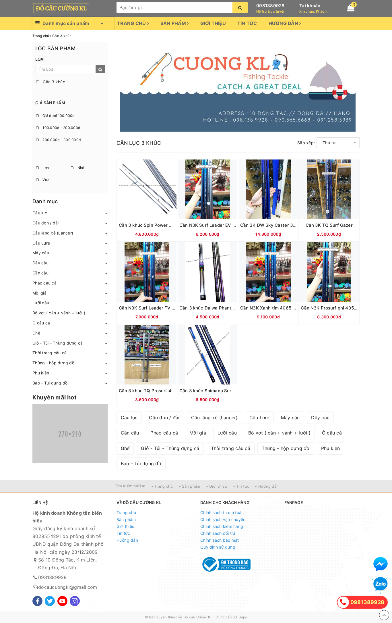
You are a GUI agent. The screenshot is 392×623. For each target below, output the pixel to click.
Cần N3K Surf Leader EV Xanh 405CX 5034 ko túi (231, 225)
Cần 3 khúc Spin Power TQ (147, 225)
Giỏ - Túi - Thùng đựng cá (57, 343)
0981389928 (270, 5)
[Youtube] (62, 601)
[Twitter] (50, 601)
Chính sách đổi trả (218, 533)
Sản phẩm (173, 23)
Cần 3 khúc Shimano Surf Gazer (213, 390)
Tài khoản (309, 5)
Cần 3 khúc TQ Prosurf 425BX (151, 390)
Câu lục (39, 212)
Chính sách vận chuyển (222, 519)
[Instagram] (75, 601)
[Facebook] (37, 601)
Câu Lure (41, 243)
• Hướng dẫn (267, 486)
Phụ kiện (40, 372)
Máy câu (40, 252)
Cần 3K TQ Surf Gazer (329, 225)
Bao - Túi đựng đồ (49, 382)
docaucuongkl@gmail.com (67, 587)
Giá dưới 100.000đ (58, 116)
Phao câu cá (44, 282)
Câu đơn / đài (45, 222)
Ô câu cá (41, 322)
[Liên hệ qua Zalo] (380, 584)
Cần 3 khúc (53, 81)
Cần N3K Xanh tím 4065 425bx (273, 308)
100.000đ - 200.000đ (61, 128)
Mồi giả (39, 293)
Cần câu (40, 272)
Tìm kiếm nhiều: (130, 486)
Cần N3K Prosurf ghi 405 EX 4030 (337, 308)
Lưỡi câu (40, 302)
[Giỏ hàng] (350, 7)
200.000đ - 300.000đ (61, 140)
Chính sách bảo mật (219, 540)
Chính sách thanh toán (222, 512)
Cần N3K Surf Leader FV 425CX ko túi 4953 (165, 308)
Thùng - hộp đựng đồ (53, 362)
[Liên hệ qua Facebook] (380, 564)
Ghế (36, 332)
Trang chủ (132, 23)
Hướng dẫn (284, 23)
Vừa (45, 180)
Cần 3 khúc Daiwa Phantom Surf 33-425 (222, 308)
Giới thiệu (213, 23)
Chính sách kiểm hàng (221, 526)
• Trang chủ (162, 486)
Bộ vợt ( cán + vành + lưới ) (58, 312)
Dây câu (40, 262)
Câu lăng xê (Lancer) (52, 232)
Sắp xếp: (306, 142)
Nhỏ (80, 168)
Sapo (243, 617)
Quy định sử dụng (217, 547)
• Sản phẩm (189, 486)
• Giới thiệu (216, 486)
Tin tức (247, 23)
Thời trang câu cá (49, 352)
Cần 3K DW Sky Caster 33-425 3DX (278, 225)
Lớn (45, 168)
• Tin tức (241, 486)
